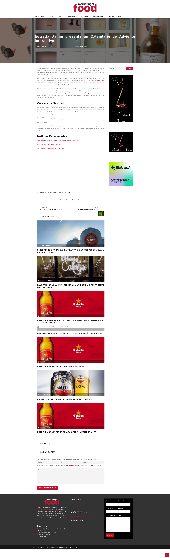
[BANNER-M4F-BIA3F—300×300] (121, 174)
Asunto (120, 508)
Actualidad (40, 16)
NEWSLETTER (98, 16)
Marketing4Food (81, 46)
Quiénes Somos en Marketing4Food (81, 516)
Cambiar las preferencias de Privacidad (82, 508)
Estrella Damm (58, 192)
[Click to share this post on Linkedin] (79, 199)
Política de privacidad (68, 465)
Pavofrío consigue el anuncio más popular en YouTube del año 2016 (70, 286)
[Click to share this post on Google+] (73, 199)
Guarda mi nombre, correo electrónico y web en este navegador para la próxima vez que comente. (68, 459)
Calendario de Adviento (44, 192)
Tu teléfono (109, 508)
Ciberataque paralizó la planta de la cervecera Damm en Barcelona (70, 251)
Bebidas (71, 16)
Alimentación (56, 16)
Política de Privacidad (77, 503)
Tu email (121, 501)
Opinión (84, 16)
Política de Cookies (76, 506)
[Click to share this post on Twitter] (67, 199)
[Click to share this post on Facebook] (61, 199)
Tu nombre (109, 501)
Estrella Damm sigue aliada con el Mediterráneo (51, 148)
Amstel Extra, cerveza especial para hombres (65, 399)
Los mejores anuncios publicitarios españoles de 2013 (69, 333)
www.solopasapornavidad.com (95, 80)
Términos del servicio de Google (86, 465)
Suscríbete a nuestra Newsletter (80, 525)
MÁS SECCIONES (114, 16)
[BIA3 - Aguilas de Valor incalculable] (121, 98)
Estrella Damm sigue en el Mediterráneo (49, 144)
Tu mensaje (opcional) (113, 515)
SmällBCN (67, 192)
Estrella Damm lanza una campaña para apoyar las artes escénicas (57, 140)
